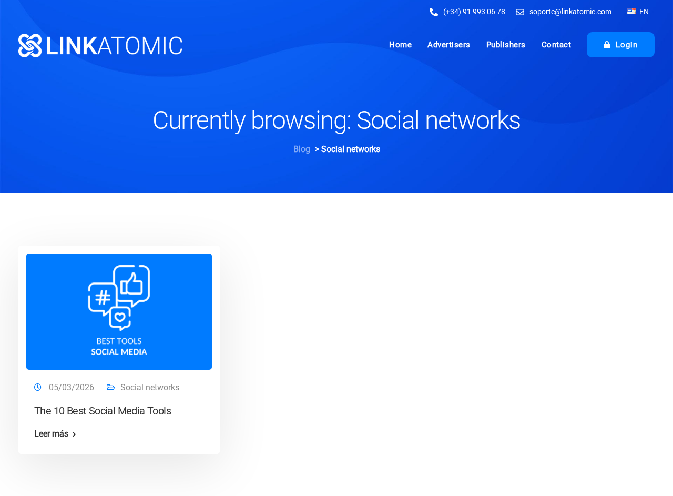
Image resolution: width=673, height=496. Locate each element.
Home (400, 44)
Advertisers (449, 44)
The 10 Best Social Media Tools (102, 410)
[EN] (631, 11)
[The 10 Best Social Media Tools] (119, 307)
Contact (557, 44)
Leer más (51, 434)
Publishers (506, 44)
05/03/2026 (72, 387)
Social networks (149, 387)
